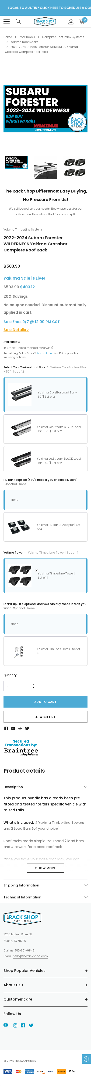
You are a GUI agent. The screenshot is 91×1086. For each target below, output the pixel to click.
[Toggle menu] (7, 21)
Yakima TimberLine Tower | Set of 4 (56, 575)
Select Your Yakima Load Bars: (45, 369)
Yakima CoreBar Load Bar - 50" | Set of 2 (57, 394)
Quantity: (10, 675)
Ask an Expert (45, 353)
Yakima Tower (41, 553)
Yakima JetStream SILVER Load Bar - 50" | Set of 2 (59, 429)
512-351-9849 (25, 950)
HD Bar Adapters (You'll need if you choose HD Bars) (41, 482)
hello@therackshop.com (30, 956)
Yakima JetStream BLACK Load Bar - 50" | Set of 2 (59, 461)
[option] (46, 108)
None (14, 500)
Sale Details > (16, 329)
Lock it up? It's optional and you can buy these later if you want (45, 606)
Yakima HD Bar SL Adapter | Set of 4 (58, 527)
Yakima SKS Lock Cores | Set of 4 (58, 651)
